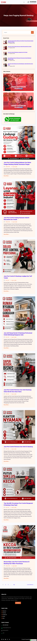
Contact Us (5, 614)
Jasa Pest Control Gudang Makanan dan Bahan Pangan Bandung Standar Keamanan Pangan (20, 41)
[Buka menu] (24, 2)
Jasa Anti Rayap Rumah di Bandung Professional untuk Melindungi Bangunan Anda (19, 59)
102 (14, 584)
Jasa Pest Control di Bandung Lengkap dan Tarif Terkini (17, 52)
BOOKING (18, 602)
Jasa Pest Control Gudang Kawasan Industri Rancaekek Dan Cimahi (19, 46)
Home (4, 616)
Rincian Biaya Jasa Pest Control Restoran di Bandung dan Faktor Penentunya (16, 562)
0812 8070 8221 (33, 1)
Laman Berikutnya (30, 584)
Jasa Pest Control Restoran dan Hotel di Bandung (18, 446)
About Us (4, 610)
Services (4, 612)
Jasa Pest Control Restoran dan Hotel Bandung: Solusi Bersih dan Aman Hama (20, 64)
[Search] (32, 32)
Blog (3, 618)
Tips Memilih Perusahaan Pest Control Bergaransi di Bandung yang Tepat (18, 504)
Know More (6, 175)
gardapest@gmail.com (7, 627)
